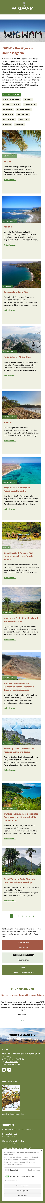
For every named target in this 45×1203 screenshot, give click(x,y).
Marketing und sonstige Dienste (22, 1176)
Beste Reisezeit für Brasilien (17, 357)
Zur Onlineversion (17, 1114)
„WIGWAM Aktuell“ (20, 85)
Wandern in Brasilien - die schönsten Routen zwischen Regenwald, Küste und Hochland (21, 817)
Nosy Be (7, 161)
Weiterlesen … (10, 179)
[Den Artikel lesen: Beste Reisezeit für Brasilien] (21, 352)
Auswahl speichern (22, 1186)
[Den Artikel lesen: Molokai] (21, 417)
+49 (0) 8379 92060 (11, 1061)
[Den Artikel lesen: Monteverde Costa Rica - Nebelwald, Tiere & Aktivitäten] (21, 613)
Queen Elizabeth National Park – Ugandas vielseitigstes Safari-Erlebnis (19, 556)
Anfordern (5, 1114)
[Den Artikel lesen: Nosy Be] (21, 156)
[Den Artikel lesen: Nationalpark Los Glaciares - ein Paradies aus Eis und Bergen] (21, 743)
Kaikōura (8, 226)
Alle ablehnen (22, 1195)
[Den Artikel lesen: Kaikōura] (21, 221)
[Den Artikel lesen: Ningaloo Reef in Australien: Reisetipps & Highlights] (21, 482)
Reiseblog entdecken (22, 1040)
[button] (21, 1020)
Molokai (8, 422)
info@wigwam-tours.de (11, 1064)
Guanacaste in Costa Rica (16, 292)
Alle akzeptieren (22, 1190)
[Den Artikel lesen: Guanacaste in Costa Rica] (21, 287)
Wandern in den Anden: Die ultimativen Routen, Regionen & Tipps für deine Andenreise (19, 687)
